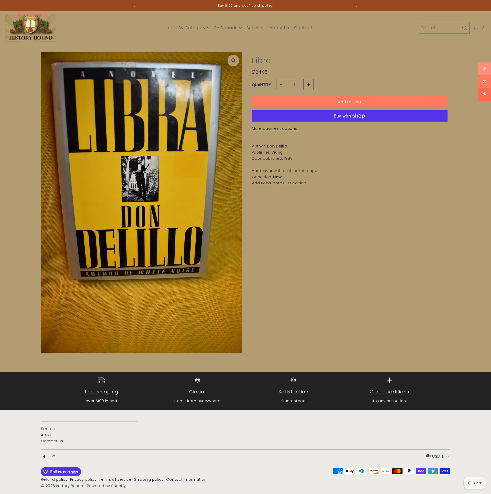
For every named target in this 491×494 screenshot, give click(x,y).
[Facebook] (44, 457)
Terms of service (115, 479)
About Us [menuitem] (279, 28)
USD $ (438, 456)
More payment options (274, 128)
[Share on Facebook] (484, 68)
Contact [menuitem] (303, 28)
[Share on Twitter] (484, 81)
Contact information (186, 479)
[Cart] (484, 28)
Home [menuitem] (167, 28)
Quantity (261, 84)
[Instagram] (53, 457)
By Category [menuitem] (192, 28)
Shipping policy (149, 479)
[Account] (476, 28)
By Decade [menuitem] (226, 28)
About (47, 434)
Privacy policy (83, 479)
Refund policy (54, 479)
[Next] (356, 5)
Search (48, 428)
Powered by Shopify (106, 485)
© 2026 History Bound (62, 485)
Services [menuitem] (255, 28)
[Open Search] (444, 28)
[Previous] (134, 5)
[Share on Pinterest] (484, 94)
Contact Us (52, 441)
